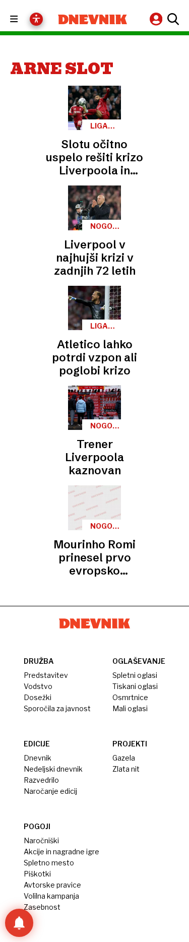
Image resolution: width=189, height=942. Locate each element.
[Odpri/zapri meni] (23, 19)
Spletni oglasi (134, 675)
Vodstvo (38, 686)
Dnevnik (37, 757)
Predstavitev (46, 675)
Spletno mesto (49, 862)
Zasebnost (42, 907)
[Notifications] (19, 923)
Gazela (123, 757)
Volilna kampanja (51, 896)
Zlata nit (126, 769)
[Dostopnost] (36, 19)
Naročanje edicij (50, 791)
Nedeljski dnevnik (53, 769)
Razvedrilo (41, 780)
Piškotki (37, 873)
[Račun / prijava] (157, 19)
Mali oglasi (130, 708)
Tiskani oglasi (135, 686)
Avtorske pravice (52, 885)
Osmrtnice (130, 697)
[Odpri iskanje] (172, 19)
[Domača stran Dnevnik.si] (93, 19)
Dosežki (37, 697)
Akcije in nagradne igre (61, 851)
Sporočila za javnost (57, 708)
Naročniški (41, 840)
